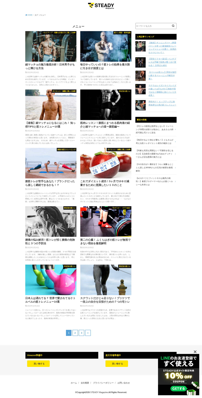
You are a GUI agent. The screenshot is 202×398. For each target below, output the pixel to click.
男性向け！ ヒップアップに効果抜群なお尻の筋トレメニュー (162, 103)
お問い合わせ (123, 383)
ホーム (74, 383)
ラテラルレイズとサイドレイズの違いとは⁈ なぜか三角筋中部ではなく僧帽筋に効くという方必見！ (162, 90)
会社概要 (85, 383)
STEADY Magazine (99, 392)
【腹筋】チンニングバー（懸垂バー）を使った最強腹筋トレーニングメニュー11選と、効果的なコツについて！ (162, 48)
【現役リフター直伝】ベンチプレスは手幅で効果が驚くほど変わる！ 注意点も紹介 (162, 62)
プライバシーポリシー (103, 383)
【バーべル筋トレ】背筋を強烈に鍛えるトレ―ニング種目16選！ (162, 75)
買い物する (38, 363)
